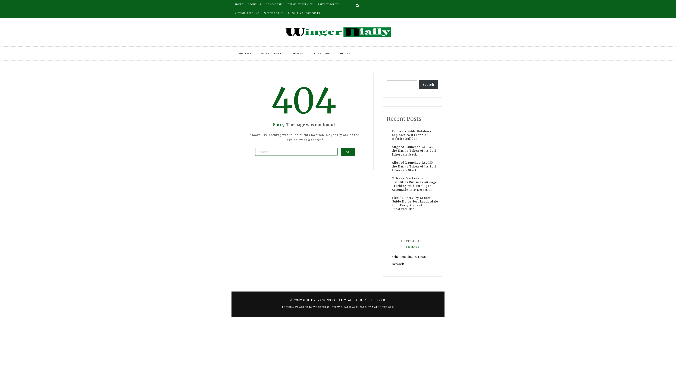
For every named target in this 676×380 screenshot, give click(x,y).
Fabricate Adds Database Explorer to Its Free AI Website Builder (412, 135)
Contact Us (274, 4)
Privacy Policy (328, 4)
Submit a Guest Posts (304, 13)
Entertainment (272, 53)
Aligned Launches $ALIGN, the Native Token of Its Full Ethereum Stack (414, 150)
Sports (297, 53)
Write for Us (273, 13)
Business (244, 53)
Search (428, 84)
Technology (321, 53)
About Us (254, 4)
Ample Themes (382, 307)
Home (239, 4)
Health (345, 53)
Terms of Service (300, 4)
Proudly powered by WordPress (306, 307)
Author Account (247, 13)
